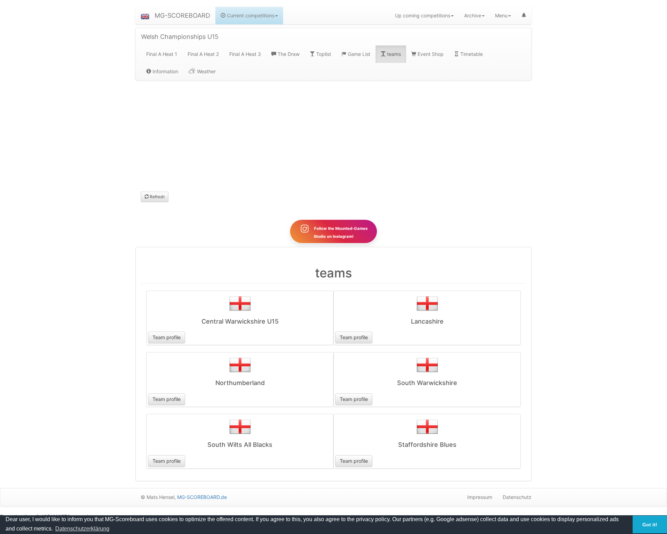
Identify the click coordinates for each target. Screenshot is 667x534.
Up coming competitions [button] (422, 15)
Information (164, 71)
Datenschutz (517, 497)
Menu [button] (501, 15)
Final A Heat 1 (161, 54)
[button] (145, 15)
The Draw (287, 54)
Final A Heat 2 (203, 54)
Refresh (157, 196)
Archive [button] (472, 15)
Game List (358, 54)
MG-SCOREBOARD (182, 15)
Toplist (323, 54)
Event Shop (430, 54)
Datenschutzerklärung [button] (82, 529)
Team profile (167, 337)
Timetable (471, 54)
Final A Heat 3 (245, 54)
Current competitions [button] (249, 15)
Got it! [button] (649, 524)
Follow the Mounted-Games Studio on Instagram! (340, 232)
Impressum (479, 497)
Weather (206, 71)
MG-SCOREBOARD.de (202, 497)
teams (393, 54)
